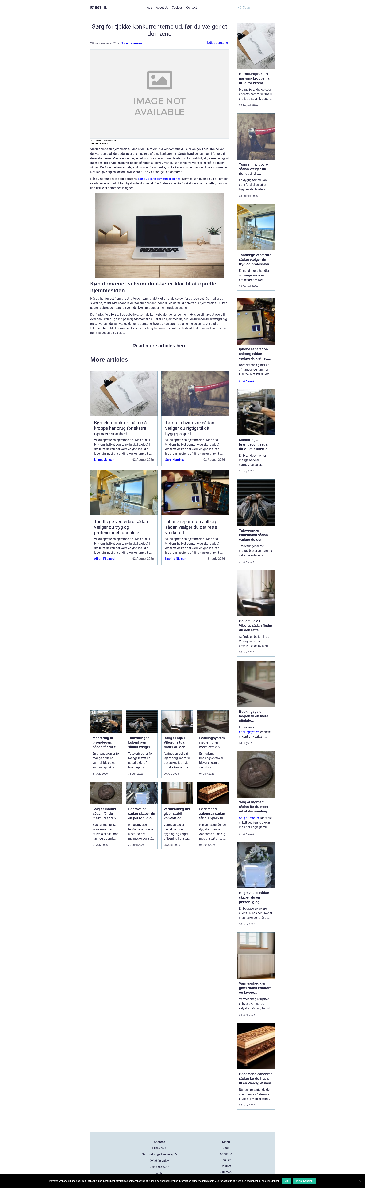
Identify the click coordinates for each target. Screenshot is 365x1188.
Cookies (177, 7)
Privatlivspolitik (304, 1180)
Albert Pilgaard (104, 559)
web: (159, 1173)
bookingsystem (249, 732)
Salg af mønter (249, 818)
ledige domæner (218, 43)
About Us (162, 7)
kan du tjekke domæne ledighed (159, 179)
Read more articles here (159, 345)
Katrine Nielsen (175, 559)
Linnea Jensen (104, 460)
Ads (149, 7)
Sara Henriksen (175, 460)
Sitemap (226, 1172)
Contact (191, 7)
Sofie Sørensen (131, 43)
